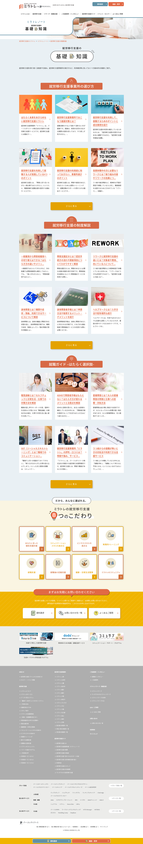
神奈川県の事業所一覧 (62, 729)
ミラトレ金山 (60, 716)
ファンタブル (76, 793)
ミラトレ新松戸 (60, 699)
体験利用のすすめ (26, 707)
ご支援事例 (95, 680)
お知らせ (21, 672)
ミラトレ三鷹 (60, 683)
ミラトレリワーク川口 (98, 701)
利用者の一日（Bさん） (27, 760)
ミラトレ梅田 (60, 719)
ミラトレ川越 (60, 709)
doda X (102, 800)
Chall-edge (101, 793)
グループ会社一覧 (117, 785)
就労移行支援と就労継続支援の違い (66, 760)
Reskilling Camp (63, 813)
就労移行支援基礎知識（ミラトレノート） (68, 746)
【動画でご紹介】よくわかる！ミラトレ (32, 701)
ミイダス (82, 800)
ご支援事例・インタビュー (97, 672)
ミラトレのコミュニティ (28, 746)
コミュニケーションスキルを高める (31, 730)
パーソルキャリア (57, 787)
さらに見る (71, 206)
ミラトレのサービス (26, 694)
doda (52, 800)
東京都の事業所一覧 (62, 725)
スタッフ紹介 (25, 711)
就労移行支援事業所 (60, 672)
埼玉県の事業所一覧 (62, 732)
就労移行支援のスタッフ (63, 766)
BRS (76, 800)
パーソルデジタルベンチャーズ (73, 787)
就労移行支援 (23, 686)
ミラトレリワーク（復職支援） (99, 686)
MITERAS (97, 810)
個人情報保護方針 (42, 827)
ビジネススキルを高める (28, 733)
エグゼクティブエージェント (64, 800)
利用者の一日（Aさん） (27, 756)
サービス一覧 (117, 798)
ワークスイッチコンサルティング (71, 810)
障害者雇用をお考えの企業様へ (30, 720)
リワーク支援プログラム (28, 750)
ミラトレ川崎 (60, 696)
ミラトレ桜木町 (60, 686)
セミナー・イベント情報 (28, 680)
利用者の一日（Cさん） (27, 763)
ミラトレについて (26, 691)
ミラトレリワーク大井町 (99, 698)
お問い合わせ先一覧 (73, 612)
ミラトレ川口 (60, 706)
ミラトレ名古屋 (60, 713)
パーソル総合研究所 (90, 787)
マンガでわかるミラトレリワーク (101, 694)
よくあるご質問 (106, 612)
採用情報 (92, 827)
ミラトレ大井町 (60, 680)
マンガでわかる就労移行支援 (64, 773)
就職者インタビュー (97, 677)
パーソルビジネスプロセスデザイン (77, 784)
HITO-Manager (87, 810)
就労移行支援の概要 (62, 750)
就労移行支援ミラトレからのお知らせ (31, 677)
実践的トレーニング (26, 737)
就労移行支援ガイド (60, 739)
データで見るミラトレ (27, 698)
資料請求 (40, 612)
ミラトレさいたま (61, 703)
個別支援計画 (25, 724)
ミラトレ (62, 804)
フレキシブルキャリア (88, 793)
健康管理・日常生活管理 (28, 727)
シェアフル (54, 804)
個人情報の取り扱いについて (59, 827)
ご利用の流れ (25, 704)
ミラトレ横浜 (60, 690)
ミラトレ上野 (60, 677)
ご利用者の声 (25, 753)
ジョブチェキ (66, 793)
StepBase (73, 813)
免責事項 (92, 730)
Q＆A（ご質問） (94, 707)
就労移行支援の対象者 (62, 753)
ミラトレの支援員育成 (27, 714)
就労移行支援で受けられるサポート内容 (67, 756)
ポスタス (53, 813)
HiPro (78, 804)
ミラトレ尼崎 (60, 722)
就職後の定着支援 (26, 743)
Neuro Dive (70, 804)
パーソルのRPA (55, 810)
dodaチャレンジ (92, 800)
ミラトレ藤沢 (60, 693)
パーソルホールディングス (40, 784)
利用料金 (58, 763)
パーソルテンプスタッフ (58, 784)
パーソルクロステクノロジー (41, 787)
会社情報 (83, 827)
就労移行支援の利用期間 (63, 769)
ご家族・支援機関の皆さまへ (29, 717)
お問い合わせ (93, 718)
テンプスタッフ (55, 793)
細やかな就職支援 (26, 740)
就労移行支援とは (61, 743)
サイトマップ (93, 734)
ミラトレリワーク (97, 691)
